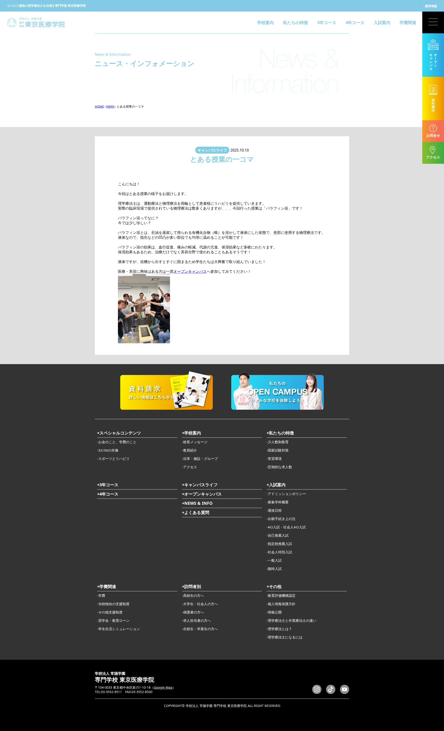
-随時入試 (274, 568)
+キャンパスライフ (200, 484)
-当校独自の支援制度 (113, 603)
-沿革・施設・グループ (200, 458)
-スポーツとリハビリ (113, 458)
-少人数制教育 (278, 442)
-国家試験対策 (278, 450)
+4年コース (107, 494)
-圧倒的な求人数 (279, 467)
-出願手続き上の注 (281, 518)
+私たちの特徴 (280, 433)
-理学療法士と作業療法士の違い (291, 620)
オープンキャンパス (190, 271)
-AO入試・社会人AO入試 (286, 527)
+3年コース (107, 484)
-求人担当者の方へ (196, 620)
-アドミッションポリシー (286, 493)
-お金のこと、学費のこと (116, 442)
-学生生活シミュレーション (118, 628)
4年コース (354, 22)
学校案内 (265, 22)
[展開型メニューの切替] (433, 22)
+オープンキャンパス (202, 494)
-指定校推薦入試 (279, 543)
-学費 (101, 595)
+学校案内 (191, 433)
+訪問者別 (191, 586)
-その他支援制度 (110, 612)
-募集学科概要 (278, 502)
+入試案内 (276, 484)
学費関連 (408, 22)
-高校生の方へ (193, 595)
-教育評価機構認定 (281, 595)
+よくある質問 (195, 512)
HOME (99, 106)
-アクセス (189, 467)
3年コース (326, 22)
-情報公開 (274, 612)
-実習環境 (274, 458)
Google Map (163, 687)
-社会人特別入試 (279, 552)
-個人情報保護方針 (281, 603)
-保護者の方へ (193, 612)
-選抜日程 (274, 510)
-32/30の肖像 (107, 450)
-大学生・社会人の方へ (200, 603)
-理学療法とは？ (279, 628)
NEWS (110, 106)
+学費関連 (106, 586)
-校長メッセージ (194, 442)
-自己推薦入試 (278, 535)
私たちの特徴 (295, 22)
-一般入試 (274, 560)
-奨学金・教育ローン (113, 620)
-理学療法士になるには (284, 637)
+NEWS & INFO (197, 503)
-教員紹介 (189, 450)
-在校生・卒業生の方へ (200, 628)
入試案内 (382, 22)
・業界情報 (429, 6)
